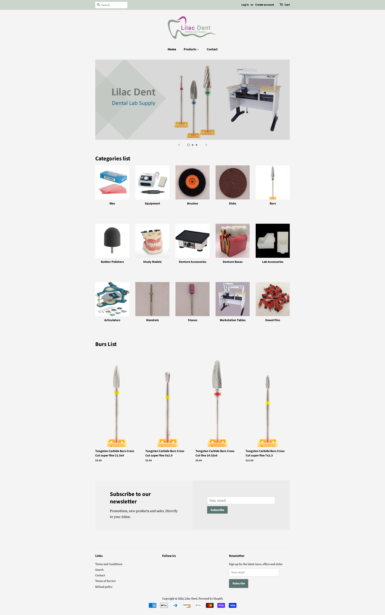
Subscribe (217, 510)
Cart (287, 5)
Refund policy (103, 587)
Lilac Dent (191, 598)
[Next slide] (206, 144)
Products (190, 49)
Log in (245, 5)
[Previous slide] (178, 144)
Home (172, 49)
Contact (212, 49)
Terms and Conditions (108, 564)
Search (99, 570)
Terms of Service (105, 581)
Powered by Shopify (211, 598)
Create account (264, 5)
